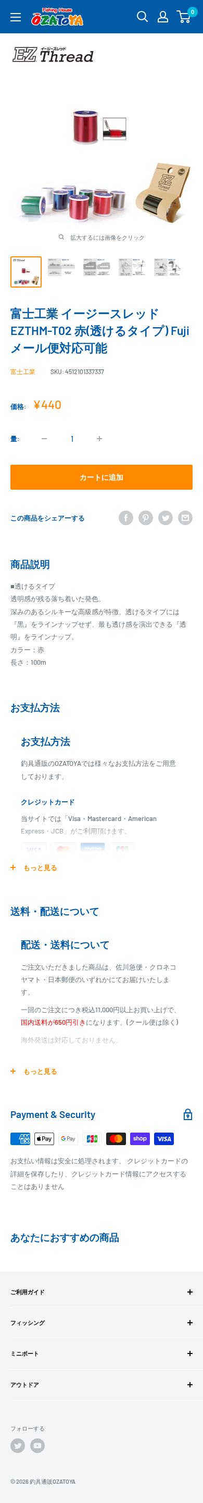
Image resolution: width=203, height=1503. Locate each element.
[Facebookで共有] (126, 518)
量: (15, 438)
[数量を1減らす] (44, 439)
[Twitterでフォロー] (17, 1445)
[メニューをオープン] (15, 17)
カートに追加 (101, 477)
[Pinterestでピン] (145, 518)
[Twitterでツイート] (165, 518)
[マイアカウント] (163, 16)
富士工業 (22, 371)
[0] (184, 16)
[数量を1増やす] (99, 439)
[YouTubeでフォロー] (37, 1445)
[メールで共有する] (185, 518)
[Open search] (142, 16)
